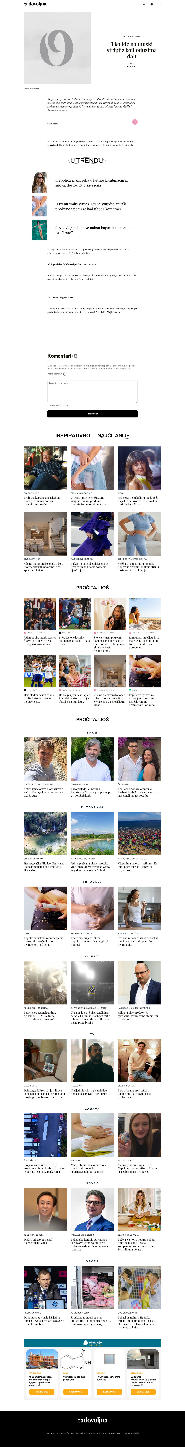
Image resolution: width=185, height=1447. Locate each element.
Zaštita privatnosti (97, 1433)
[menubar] (152, 4)
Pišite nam (50, 1433)
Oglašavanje (115, 1433)
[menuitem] (152, 4)
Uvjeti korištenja (65, 1433)
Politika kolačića (131, 1433)
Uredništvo (81, 1433)
